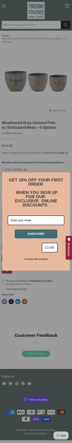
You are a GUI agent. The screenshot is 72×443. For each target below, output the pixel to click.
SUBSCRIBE (36, 233)
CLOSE (50, 247)
